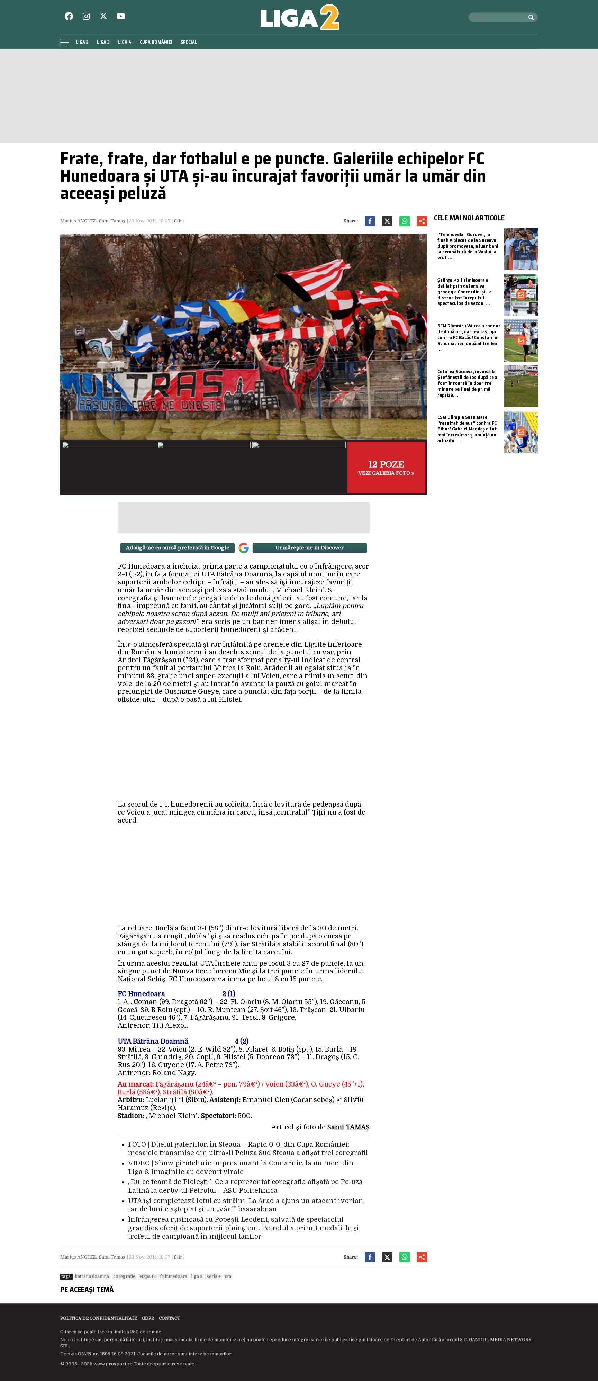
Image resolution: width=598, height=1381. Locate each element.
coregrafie (124, 1276)
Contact (169, 1318)
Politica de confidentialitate (98, 1318)
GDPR (148, 1318)
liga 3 (196, 1276)
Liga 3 (103, 42)
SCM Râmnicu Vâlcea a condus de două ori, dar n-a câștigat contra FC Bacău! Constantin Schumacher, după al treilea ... (469, 337)
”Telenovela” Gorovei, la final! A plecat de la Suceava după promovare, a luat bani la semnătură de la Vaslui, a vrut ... (467, 245)
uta (228, 1276)
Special (189, 42)
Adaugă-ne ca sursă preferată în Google (177, 548)
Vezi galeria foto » (386, 467)
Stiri (179, 221)
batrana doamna (92, 1276)
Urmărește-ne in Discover (309, 548)
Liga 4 (125, 42)
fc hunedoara (173, 1276)
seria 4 (214, 1276)
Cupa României (156, 42)
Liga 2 (82, 42)
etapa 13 (147, 1276)
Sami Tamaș (112, 221)
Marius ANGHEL (78, 221)
